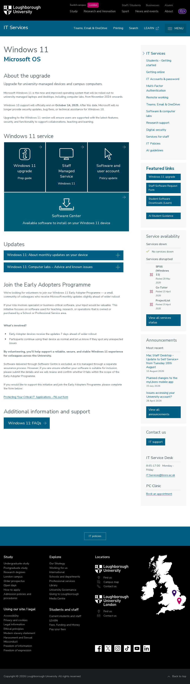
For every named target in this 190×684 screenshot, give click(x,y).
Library (53, 585)
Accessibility (11, 616)
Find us (108, 577)
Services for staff (157, 137)
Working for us (58, 568)
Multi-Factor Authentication (156, 88)
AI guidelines (154, 150)
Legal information (14, 624)
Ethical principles (14, 629)
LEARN (53, 620)
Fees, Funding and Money (64, 625)
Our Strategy (57, 563)
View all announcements (159, 412)
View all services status (160, 320)
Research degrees (14, 572)
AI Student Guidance (161, 216)
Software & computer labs (160, 113)
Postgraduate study (15, 568)
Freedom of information (18, 646)
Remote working (157, 97)
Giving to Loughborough (64, 594)
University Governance (62, 590)
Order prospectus (14, 581)
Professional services (62, 581)
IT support (156, 442)
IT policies (95, 536)
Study (74, 11)
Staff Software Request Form (163, 188)
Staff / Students (131, 5)
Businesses (152, 5)
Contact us (110, 586)
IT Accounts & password (162, 79)
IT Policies (153, 144)
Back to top (179, 676)
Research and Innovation (100, 11)
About (169, 11)
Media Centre (57, 598)
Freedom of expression (17, 650)
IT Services (155, 53)
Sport (125, 11)
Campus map (111, 582)
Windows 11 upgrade (162, 177)
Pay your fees (57, 629)
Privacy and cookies (15, 620)
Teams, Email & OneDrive (90, 28)
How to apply (12, 590)
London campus (13, 576)
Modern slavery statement (19, 633)
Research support (157, 123)
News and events (146, 11)
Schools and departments (64, 576)
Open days (10, 585)
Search (133, 28)
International (57, 572)
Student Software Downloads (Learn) (160, 201)
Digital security (156, 130)
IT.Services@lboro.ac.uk (160, 475)
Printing (118, 28)
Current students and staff (65, 616)
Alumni (169, 5)
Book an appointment (159, 494)
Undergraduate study (16, 563)
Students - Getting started (158, 63)
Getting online (155, 72)
